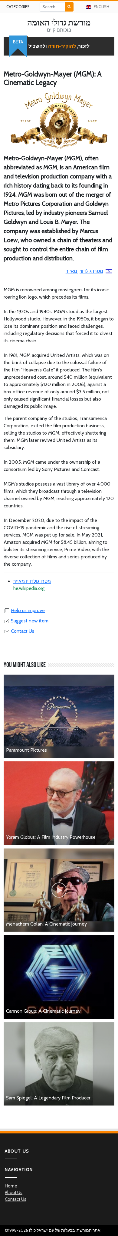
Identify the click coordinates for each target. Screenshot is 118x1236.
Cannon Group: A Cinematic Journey (43, 1011)
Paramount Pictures (26, 750)
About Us (13, 1192)
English (101, 6)
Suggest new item (29, 621)
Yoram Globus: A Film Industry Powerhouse (51, 837)
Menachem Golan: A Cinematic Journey (46, 924)
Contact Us (22, 631)
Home (11, 1186)
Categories (18, 6)
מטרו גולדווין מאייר (84, 271)
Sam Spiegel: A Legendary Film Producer (48, 1098)
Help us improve (28, 610)
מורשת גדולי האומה (59, 22)
